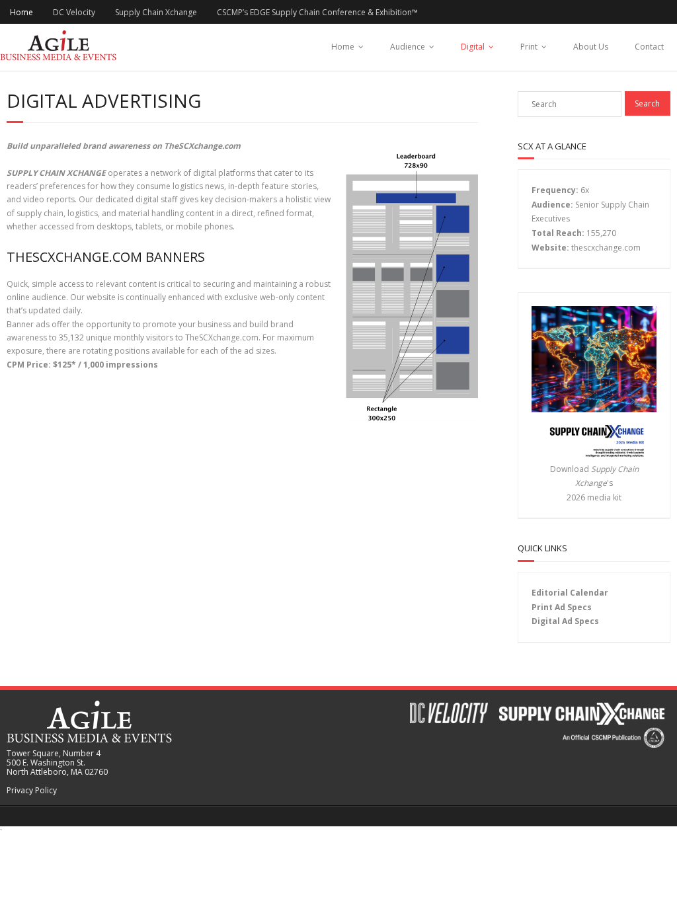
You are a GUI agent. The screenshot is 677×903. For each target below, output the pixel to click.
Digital (473, 46)
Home (21, 12)
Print (529, 46)
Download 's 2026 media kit (594, 483)
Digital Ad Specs (565, 621)
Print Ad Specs (562, 607)
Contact (649, 46)
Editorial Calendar (570, 592)
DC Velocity (74, 12)
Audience (407, 46)
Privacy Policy (32, 790)
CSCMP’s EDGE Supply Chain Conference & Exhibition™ (317, 12)
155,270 (601, 233)
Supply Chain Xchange (156, 12)
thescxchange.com (606, 247)
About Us (590, 46)
